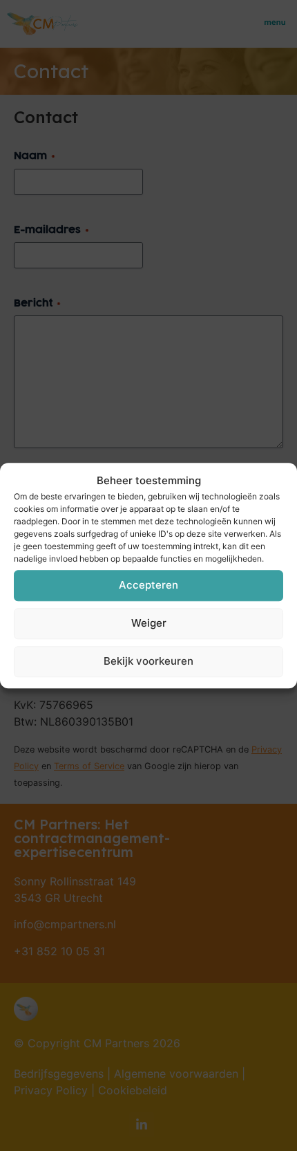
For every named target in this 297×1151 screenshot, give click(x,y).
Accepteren (148, 584)
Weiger (148, 622)
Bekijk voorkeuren (148, 660)
